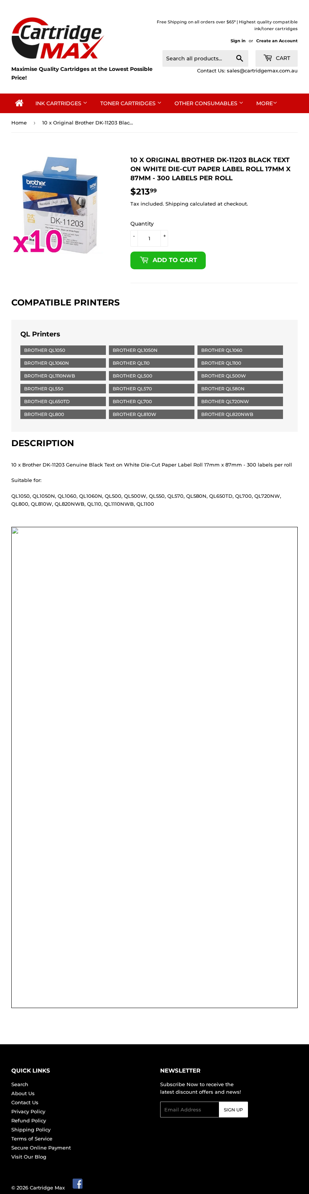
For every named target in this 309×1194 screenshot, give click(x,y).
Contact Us (24, 1102)
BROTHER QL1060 (221, 350)
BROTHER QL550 (43, 388)
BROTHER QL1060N (46, 363)
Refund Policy (28, 1120)
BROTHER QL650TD (47, 401)
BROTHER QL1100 (221, 363)
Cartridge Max (47, 1188)
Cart (282, 58)
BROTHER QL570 (132, 388)
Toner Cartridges (128, 103)
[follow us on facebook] (78, 1188)
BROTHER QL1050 (44, 350)
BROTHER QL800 (44, 414)
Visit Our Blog (28, 1157)
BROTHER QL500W (223, 376)
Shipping (176, 204)
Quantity (142, 223)
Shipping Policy (30, 1129)
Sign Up (233, 1110)
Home (19, 123)
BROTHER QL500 (132, 376)
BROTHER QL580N (223, 388)
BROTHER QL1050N (135, 350)
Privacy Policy (28, 1111)
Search (19, 1084)
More (264, 103)
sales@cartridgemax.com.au (262, 71)
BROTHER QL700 (132, 401)
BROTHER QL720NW (225, 401)
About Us (23, 1093)
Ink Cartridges (59, 103)
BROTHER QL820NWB (227, 414)
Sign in (238, 40)
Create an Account (277, 40)
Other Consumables (206, 103)
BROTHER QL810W (134, 414)
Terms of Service (31, 1139)
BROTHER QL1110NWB (49, 376)
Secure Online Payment (41, 1148)
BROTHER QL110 (131, 363)
